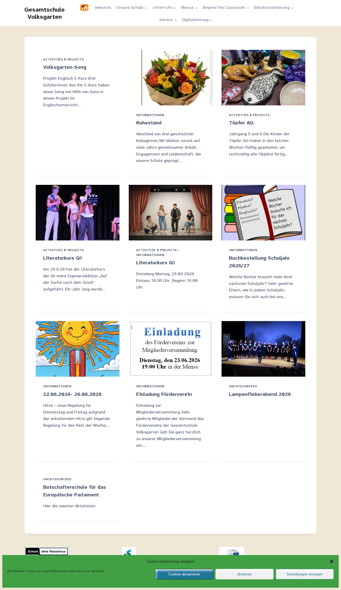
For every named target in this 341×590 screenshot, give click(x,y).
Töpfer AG (241, 122)
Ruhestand (148, 122)
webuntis (103, 7)
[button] (331, 561)
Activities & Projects (63, 59)
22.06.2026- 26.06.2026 (72, 394)
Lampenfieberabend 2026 (260, 394)
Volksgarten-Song (64, 67)
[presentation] (170, 77)
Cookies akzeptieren (184, 574)
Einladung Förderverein (164, 394)
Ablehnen (244, 574)
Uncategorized (243, 386)
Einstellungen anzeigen (304, 574)
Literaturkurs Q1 (62, 258)
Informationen (150, 115)
